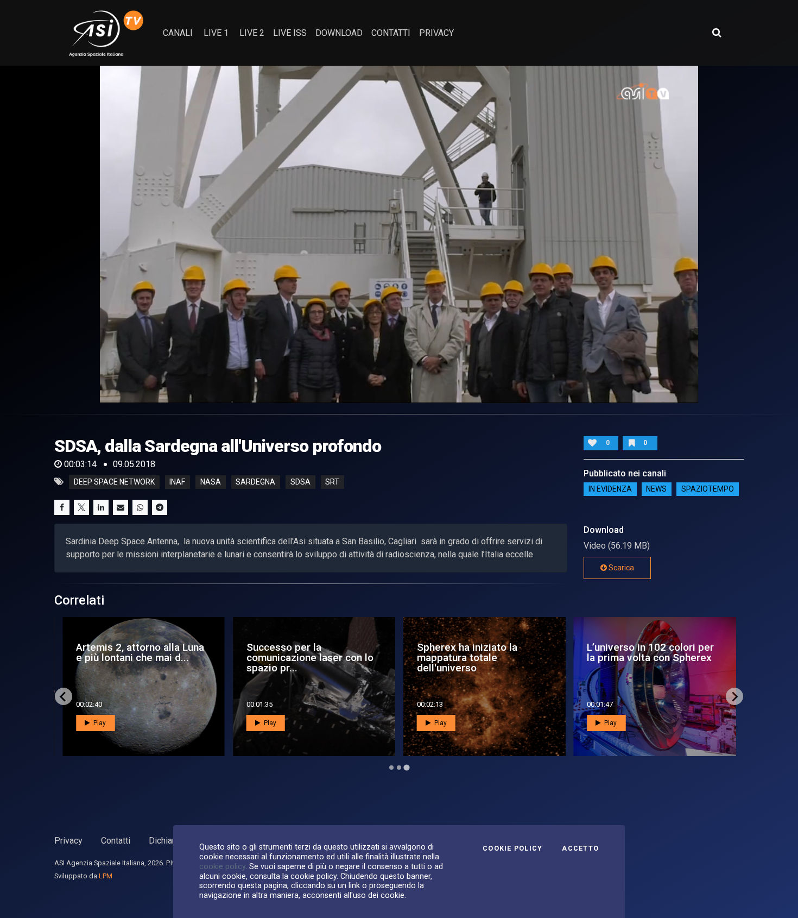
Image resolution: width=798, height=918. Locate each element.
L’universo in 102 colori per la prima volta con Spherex (650, 652)
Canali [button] (178, 33)
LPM (105, 876)
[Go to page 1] (391, 767)
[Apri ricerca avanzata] (716, 32)
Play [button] (99, 723)
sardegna (255, 481)
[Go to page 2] (399, 767)
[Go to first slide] (734, 696)
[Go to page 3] (406, 768)
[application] (399, 234)
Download (339, 33)
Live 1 (216, 33)
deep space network (114, 481)
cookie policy (222, 866)
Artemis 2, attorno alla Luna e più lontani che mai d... (140, 652)
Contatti (115, 840)
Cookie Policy (512, 848)
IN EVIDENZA (610, 489)
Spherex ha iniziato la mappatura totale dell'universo (467, 657)
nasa (210, 481)
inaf (177, 481)
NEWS (656, 489)
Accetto (580, 848)
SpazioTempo (707, 489)
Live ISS (290, 33)
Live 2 (251, 33)
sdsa (300, 481)
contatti (390, 33)
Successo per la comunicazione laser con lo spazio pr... (309, 657)
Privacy (68, 840)
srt (332, 481)
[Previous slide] (63, 696)
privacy (436, 33)
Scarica (620, 567)
